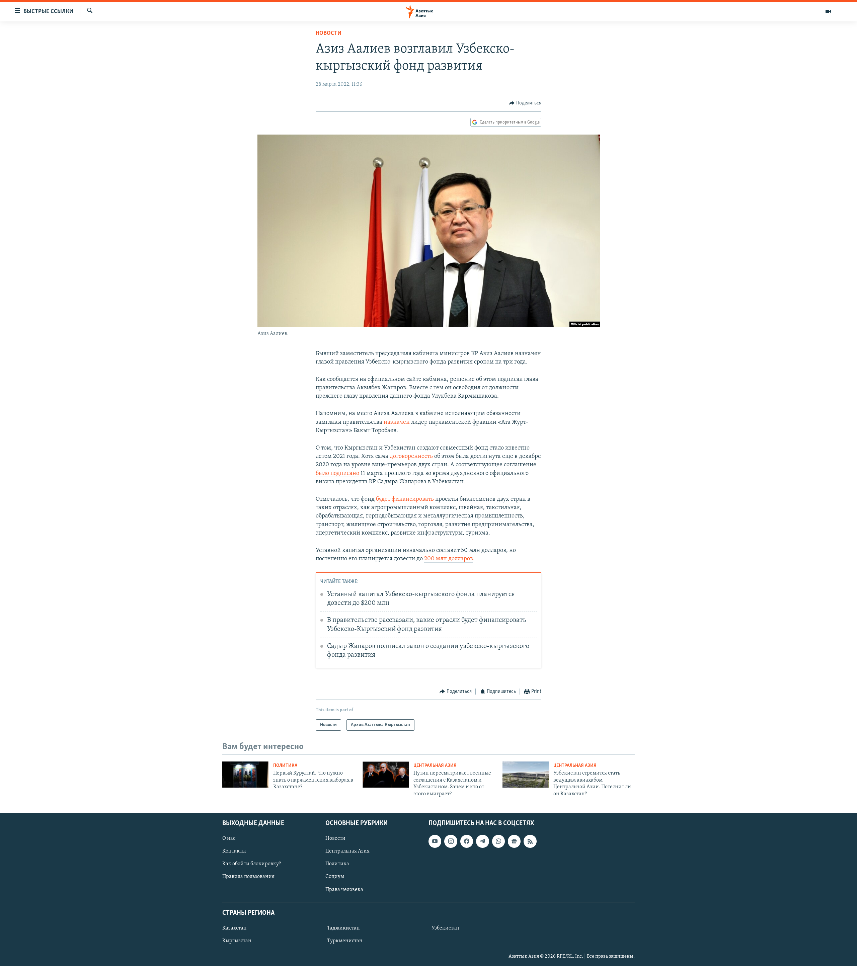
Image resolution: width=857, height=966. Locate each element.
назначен (397, 422)
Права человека (344, 889)
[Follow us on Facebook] (466, 841)
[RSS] (530, 841)
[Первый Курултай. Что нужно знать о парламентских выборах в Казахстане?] (245, 774)
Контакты (234, 851)
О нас (228, 838)
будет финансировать (405, 499)
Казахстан (234, 928)
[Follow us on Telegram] (482, 841)
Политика (285, 765)
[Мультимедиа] (828, 11)
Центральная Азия (435, 765)
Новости (328, 33)
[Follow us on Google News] (514, 841)
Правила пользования (248, 876)
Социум (334, 876)
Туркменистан (345, 941)
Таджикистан (343, 928)
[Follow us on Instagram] (450, 841)
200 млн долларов (448, 559)
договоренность (411, 457)
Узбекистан (445, 928)
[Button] (525, 103)
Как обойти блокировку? (251, 864)
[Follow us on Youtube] (434, 841)
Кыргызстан (236, 941)
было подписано (337, 474)
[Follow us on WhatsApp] (498, 841)
